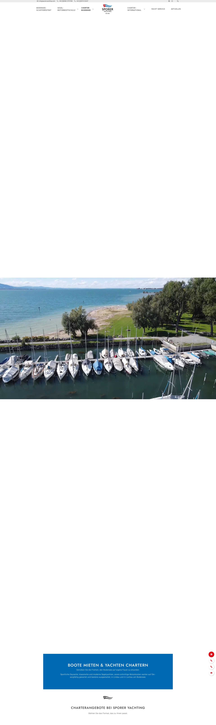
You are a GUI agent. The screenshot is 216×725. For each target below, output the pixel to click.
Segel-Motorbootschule (66, 9)
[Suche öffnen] (177, 1)
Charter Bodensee (86, 9)
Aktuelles (176, 9)
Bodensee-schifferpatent (43, 9)
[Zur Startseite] (108, 9)
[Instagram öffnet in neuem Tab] (172, 1)
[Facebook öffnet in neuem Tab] (169, 1)
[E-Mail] (211, 673)
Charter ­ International (134, 9)
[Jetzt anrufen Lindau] (211, 660)
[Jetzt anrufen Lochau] (211, 667)
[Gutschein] (211, 654)
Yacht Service (158, 9)
